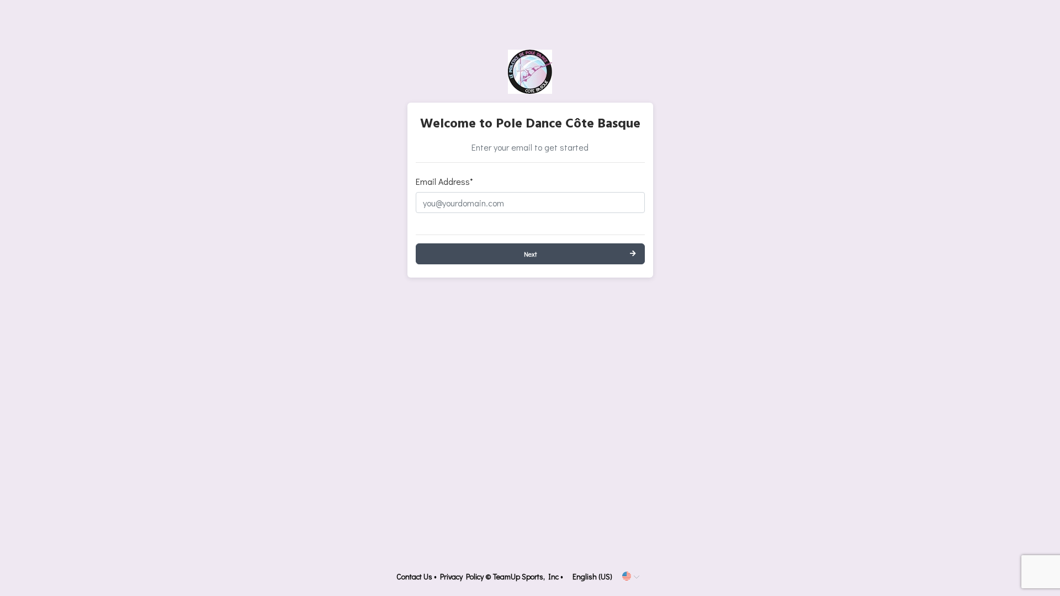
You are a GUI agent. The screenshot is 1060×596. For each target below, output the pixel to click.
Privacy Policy (462, 576)
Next (530, 253)
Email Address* (444, 181)
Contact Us (414, 576)
